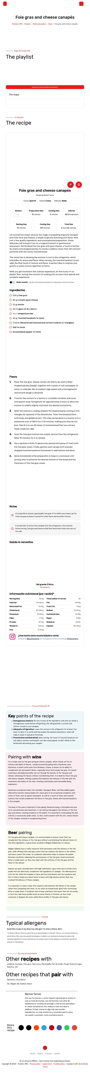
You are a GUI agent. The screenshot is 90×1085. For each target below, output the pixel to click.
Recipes (27, 24)
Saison (29, 984)
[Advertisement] (45, 357)
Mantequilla (46, 964)
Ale (8, 984)
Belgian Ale (14, 984)
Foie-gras (27, 964)
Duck (50, 24)
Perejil (66, 964)
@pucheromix (33, 639)
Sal (16, 967)
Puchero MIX (17, 24)
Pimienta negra (75, 964)
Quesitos (10, 967)
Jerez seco (36, 964)
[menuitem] (32, 1053)
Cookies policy (59, 1064)
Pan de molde (57, 964)
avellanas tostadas (14, 964)
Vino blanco (21, 980)
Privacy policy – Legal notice (41, 1064)
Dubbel (23, 984)
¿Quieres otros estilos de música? (45, 87)
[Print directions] (79, 185)
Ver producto (45, 587)
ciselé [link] (33, 385)
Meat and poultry (39, 24)
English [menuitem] (40, 1054)
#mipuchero (72, 639)
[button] (5, 4)
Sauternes (11, 980)
